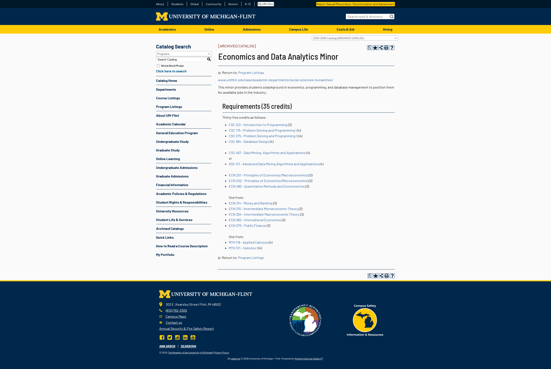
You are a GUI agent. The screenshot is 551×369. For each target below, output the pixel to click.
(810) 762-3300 (176, 310)
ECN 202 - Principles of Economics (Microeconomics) (268, 181)
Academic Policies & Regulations (181, 194)
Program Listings (169, 106)
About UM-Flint (167, 115)
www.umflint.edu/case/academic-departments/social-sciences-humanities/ (275, 80)
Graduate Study (168, 150)
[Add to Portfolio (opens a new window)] (375, 47)
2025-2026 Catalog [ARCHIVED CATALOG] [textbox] (338, 38)
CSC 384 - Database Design (249, 141)
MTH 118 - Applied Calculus (248, 242)
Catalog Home (166, 80)
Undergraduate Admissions (177, 167)
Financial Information (172, 185)
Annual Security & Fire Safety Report (186, 328)
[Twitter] (169, 337)
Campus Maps (176, 316)
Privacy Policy (221, 352)
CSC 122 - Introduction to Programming (258, 125)
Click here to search (171, 71)
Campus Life (298, 29)
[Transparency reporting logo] (305, 320)
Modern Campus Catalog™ (309, 358)
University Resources (172, 211)
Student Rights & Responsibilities (181, 202)
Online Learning (168, 159)
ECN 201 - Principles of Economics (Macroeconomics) (268, 175)
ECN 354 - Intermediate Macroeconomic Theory (264, 214)
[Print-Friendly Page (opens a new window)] (386, 47)
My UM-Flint (266, 4)
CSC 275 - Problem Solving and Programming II (263, 136)
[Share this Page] (380, 47)
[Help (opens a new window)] (392, 47)
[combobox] (355, 37)
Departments (166, 89)
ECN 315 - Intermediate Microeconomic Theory (263, 209)
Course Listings (168, 98)
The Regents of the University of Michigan (190, 352)
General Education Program (177, 133)
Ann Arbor (167, 346)
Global (194, 4)
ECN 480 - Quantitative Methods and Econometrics (267, 186)
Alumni (233, 4)
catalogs (235, 358)
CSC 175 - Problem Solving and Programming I (262, 130)
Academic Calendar (171, 124)
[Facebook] (162, 337)
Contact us (174, 322)
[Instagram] (177, 337)
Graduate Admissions (172, 176)
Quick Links (165, 237)
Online (209, 29)
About (160, 4)
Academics (167, 29)
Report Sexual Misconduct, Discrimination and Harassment (356, 4)
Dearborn (188, 346)
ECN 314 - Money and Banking (250, 203)
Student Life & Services (174, 220)
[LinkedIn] (185, 337)
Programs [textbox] (163, 54)
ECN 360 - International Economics (255, 220)
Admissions (252, 29)
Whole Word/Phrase (172, 65)
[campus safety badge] (365, 320)
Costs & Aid (345, 29)
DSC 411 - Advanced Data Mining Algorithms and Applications (274, 164)
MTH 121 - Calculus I (243, 248)
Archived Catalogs (170, 228)
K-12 (248, 4)
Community (213, 4)
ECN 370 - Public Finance (247, 225)
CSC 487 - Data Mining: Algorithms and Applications (267, 153)
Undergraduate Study (172, 141)
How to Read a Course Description (182, 246)
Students (177, 4)
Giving (387, 29)
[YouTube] (193, 337)
